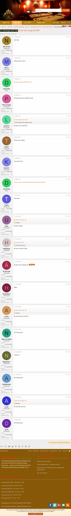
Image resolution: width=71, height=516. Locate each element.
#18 (69, 397)
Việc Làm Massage (42, 473)
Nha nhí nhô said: (19, 220)
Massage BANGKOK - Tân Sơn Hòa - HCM (12, 488)
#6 (69, 137)
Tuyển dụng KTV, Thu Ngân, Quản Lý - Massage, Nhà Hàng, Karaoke (50, 468)
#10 (69, 216)
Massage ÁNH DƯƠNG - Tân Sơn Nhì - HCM (12, 482)
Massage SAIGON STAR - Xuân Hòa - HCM (12, 492)
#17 (69, 374)
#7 (69, 158)
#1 (69, 37)
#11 (69, 239)
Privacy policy (53, 451)
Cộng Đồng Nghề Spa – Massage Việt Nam (48, 464)
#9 (69, 195)
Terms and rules (44, 451)
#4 (69, 95)
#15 (69, 329)
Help (59, 451)
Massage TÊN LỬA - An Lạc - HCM (10, 498)
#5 (69, 116)
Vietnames (5, 451)
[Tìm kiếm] (69, 23)
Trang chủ (6, 23)
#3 (69, 79)
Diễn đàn (17, 23)
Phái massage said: (20, 119)
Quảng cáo (36, 451)
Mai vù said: (18, 242)
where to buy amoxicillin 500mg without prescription (29, 182)
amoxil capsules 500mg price (23, 82)
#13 (69, 284)
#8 (69, 179)
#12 (69, 261)
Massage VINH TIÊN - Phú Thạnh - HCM (11, 485)
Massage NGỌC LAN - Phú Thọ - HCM (11, 495)
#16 (69, 352)
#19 (69, 419)
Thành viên (41, 23)
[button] (33, 23)
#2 (69, 58)
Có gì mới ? (27, 23)
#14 (69, 306)
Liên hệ (30, 451)
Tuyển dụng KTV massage (44, 461)
